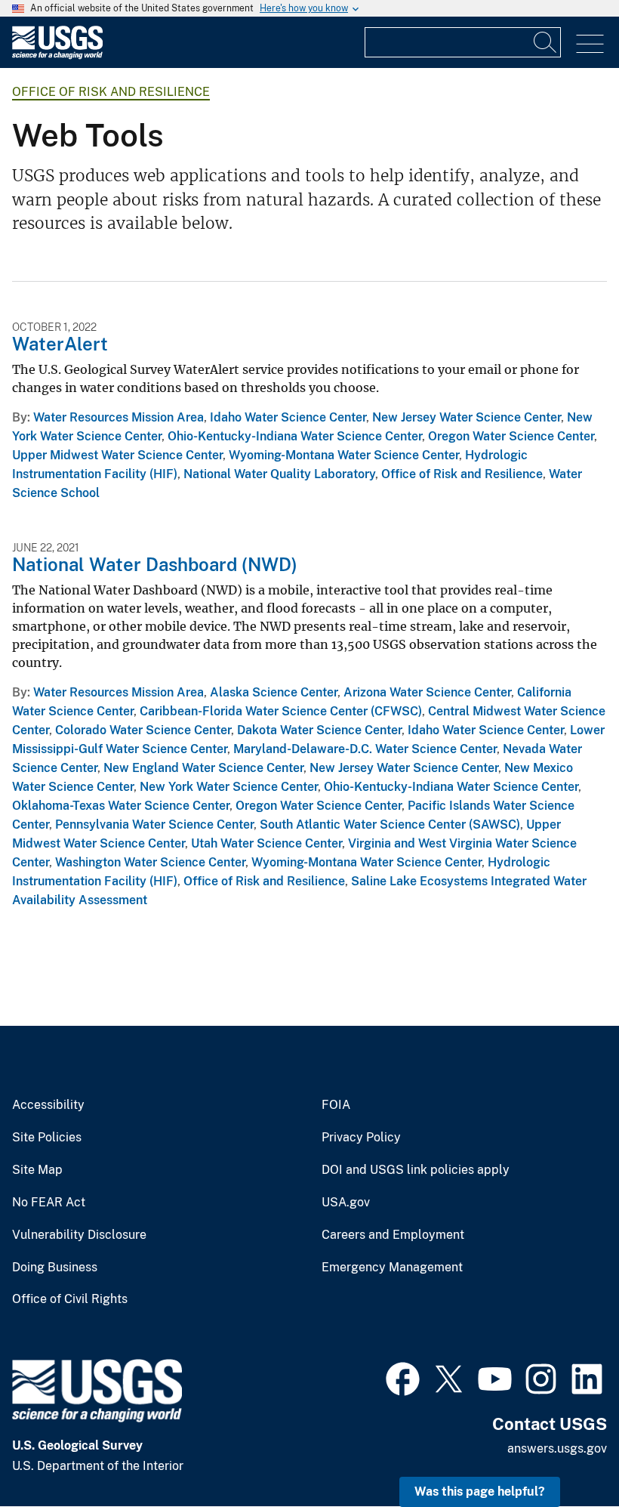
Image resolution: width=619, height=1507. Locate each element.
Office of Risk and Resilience (111, 92)
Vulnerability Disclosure (79, 1235)
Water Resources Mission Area (118, 417)
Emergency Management (392, 1267)
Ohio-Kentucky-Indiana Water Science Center (295, 436)
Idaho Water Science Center (288, 417)
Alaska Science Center (273, 692)
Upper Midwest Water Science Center (117, 455)
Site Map (37, 1170)
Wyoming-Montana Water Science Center (344, 455)
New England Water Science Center (203, 768)
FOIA (336, 1105)
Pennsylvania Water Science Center (154, 824)
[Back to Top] (564, 1452)
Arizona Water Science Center (427, 692)
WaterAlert (60, 343)
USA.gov (346, 1202)
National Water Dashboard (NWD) (154, 564)
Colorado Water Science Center (143, 730)
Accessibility (48, 1105)
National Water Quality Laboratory (279, 474)
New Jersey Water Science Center (466, 417)
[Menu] (590, 44)
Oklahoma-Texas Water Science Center (120, 805)
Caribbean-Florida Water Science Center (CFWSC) (281, 711)
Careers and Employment (393, 1235)
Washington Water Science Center (150, 862)
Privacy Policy (361, 1137)
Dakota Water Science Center (319, 730)
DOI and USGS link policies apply (416, 1170)
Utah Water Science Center (266, 843)
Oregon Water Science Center (511, 436)
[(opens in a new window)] (403, 1377)
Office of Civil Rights (70, 1299)
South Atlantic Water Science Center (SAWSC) (390, 824)
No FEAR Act (48, 1202)
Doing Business (54, 1267)
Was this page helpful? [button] (479, 1491)
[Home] (57, 55)
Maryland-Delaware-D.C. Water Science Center (365, 749)
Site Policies (47, 1137)
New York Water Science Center (229, 787)
